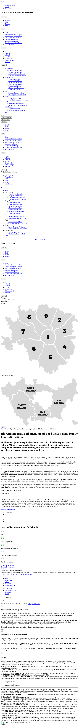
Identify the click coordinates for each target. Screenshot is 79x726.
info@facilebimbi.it (34, 604)
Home (6, 190)
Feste (6, 179)
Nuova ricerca (5, 119)
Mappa (10, 172)
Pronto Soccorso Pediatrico (16, 103)
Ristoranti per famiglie (11, 39)
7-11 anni (7, 56)
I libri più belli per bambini (16, 110)
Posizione (4, 301)
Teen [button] (6, 96)
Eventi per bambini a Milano (13, 34)
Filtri (2, 172)
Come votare (8, 588)
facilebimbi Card (10, 5)
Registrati (8, 8)
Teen (6, 180)
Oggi (6, 22)
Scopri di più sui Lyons (8, 509)
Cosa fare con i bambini (15, 70)
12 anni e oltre (9, 58)
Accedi (7, 7)
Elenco (15, 172)
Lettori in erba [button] (9, 107)
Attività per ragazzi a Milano (13, 36)
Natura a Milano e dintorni (16, 74)
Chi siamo (8, 592)
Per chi (7, 51)
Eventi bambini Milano (15, 81)
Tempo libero (9, 177)
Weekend (7, 25)
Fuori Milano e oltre (7, 375)
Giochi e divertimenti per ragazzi (18, 100)
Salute (6, 182)
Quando (7, 20)
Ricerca (4, 65)
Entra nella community (8, 565)
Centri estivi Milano (14, 79)
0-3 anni (7, 53)
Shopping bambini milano (16, 88)
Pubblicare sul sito (10, 590)
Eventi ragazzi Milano (15, 98)
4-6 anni (7, 55)
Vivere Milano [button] (9, 69)
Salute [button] (6, 102)
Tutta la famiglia (9, 60)
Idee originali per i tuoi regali (17, 95)
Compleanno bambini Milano (13, 43)
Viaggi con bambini (14, 89)
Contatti (7, 594)
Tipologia (4, 300)
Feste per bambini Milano (16, 93)
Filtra (3, 427)
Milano (3, 303)
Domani (7, 24)
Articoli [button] (7, 112)
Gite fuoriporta (9, 44)
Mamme (7, 62)
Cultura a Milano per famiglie (17, 75)
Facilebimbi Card (10, 585)
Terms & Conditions (26, 574)
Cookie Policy (15, 574)
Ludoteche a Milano (14, 86)
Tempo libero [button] (9, 77)
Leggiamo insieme (14, 108)
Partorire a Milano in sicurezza (17, 105)
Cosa (6, 32)
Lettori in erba (9, 184)
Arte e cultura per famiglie (13, 37)
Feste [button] (6, 91)
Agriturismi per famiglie (12, 41)
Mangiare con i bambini (15, 72)
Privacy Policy (5, 574)
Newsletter (8, 583)
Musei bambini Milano (15, 84)
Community (8, 580)
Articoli (7, 235)
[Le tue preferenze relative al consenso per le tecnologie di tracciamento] (3, 722)
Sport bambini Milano (15, 82)
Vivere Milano (9, 175)
